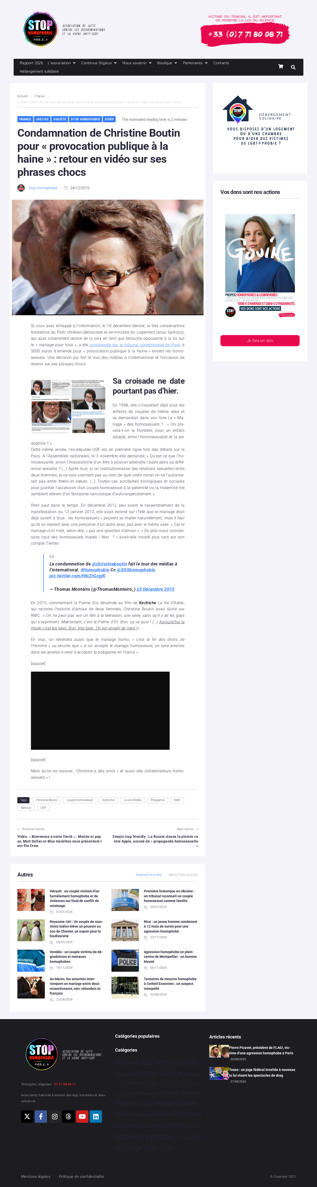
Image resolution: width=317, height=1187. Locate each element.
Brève (118, 1084)
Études (166, 1148)
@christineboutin (109, 563)
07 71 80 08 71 (65, 1084)
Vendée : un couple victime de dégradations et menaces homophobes (76, 957)
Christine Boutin (46, 800)
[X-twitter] (27, 1116)
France (40, 96)
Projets (121, 1126)
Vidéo (109, 119)
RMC (177, 800)
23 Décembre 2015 (156, 589)
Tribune (186, 1138)
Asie (133, 1074)
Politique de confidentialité (81, 1176)
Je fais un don (260, 340)
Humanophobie (175, 1103)
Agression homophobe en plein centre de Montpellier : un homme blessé (170, 957)
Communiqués (140, 1083)
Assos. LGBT (157, 1073)
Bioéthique (189, 1074)
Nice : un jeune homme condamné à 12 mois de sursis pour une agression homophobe (170, 926)
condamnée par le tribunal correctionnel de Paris (135, 345)
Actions (124, 1063)
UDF (43, 808)
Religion (137, 1126)
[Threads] (68, 1116)
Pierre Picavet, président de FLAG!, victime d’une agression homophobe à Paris (261, 1050)
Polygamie (158, 800)
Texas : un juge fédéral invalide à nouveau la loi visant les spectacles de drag (262, 1072)
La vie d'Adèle (132, 800)
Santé (153, 1125)
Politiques (186, 1114)
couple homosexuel (80, 800)
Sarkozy (26, 808)
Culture (166, 1083)
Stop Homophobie (85, 119)
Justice (42, 119)
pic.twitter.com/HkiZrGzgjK (78, 575)
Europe (131, 1093)
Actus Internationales (166, 1062)
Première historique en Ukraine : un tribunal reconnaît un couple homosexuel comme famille (169, 896)
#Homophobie (95, 569)
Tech (176, 1138)
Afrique (122, 1074)
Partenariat (144, 1115)
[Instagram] (55, 1116)
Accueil (22, 96)
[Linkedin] (96, 1116)
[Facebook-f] (41, 1116)
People (162, 1114)
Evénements (152, 1093)
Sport (192, 1126)
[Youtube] (82, 1116)
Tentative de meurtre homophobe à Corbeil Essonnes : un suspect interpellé (170, 984)
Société (59, 119)
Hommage (144, 1104)
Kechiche (108, 800)
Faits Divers (181, 1092)
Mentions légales (35, 1176)
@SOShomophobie (136, 569)
